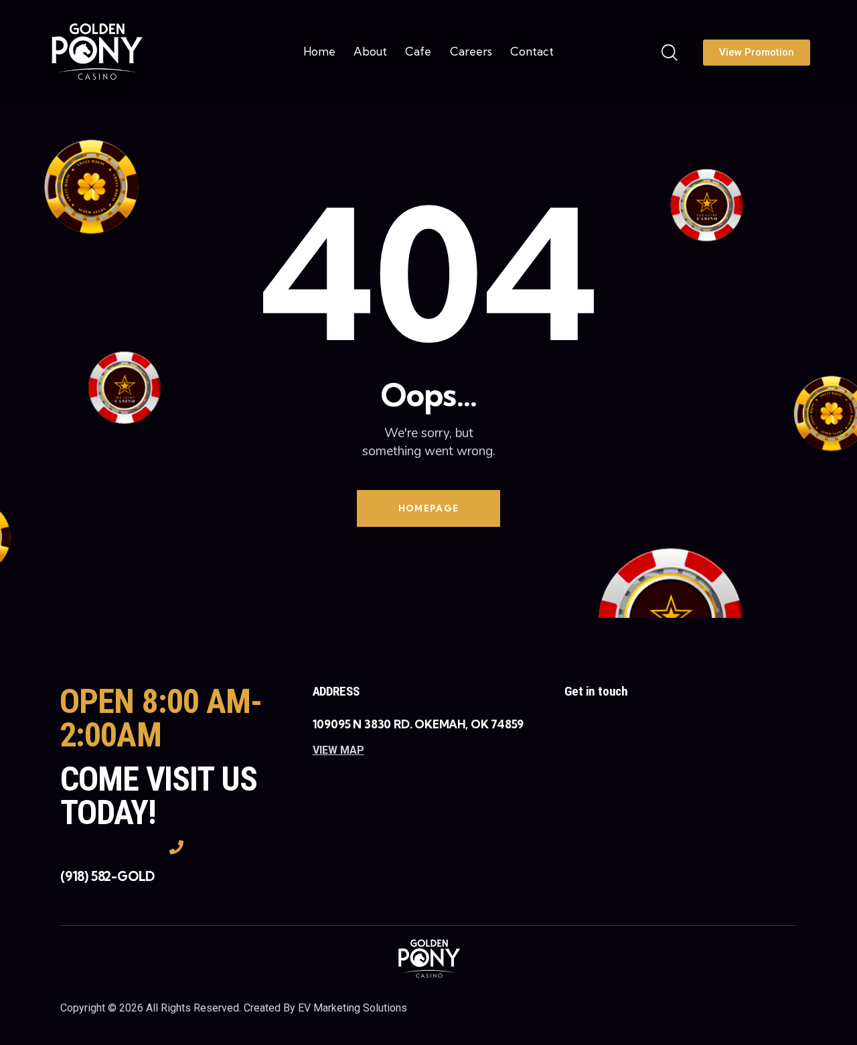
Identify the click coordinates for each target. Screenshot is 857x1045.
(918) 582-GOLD (107, 876)
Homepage (428, 508)
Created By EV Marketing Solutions (325, 1007)
